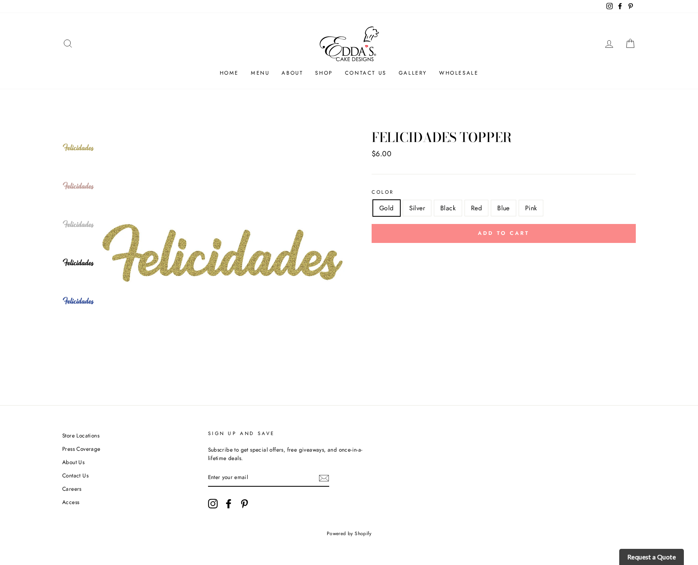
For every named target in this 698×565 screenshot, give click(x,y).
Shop (323, 73)
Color (383, 192)
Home (229, 73)
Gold (386, 208)
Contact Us (366, 73)
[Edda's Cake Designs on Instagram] (213, 503)
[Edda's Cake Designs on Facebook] (228, 503)
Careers (72, 489)
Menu (260, 73)
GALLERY (413, 73)
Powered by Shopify (349, 533)
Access (70, 502)
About (292, 73)
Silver (417, 208)
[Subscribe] (324, 478)
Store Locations (80, 435)
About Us (73, 462)
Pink (531, 208)
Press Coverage (81, 449)
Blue (503, 208)
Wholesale (458, 73)
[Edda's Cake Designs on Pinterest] (244, 503)
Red (476, 208)
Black (448, 208)
